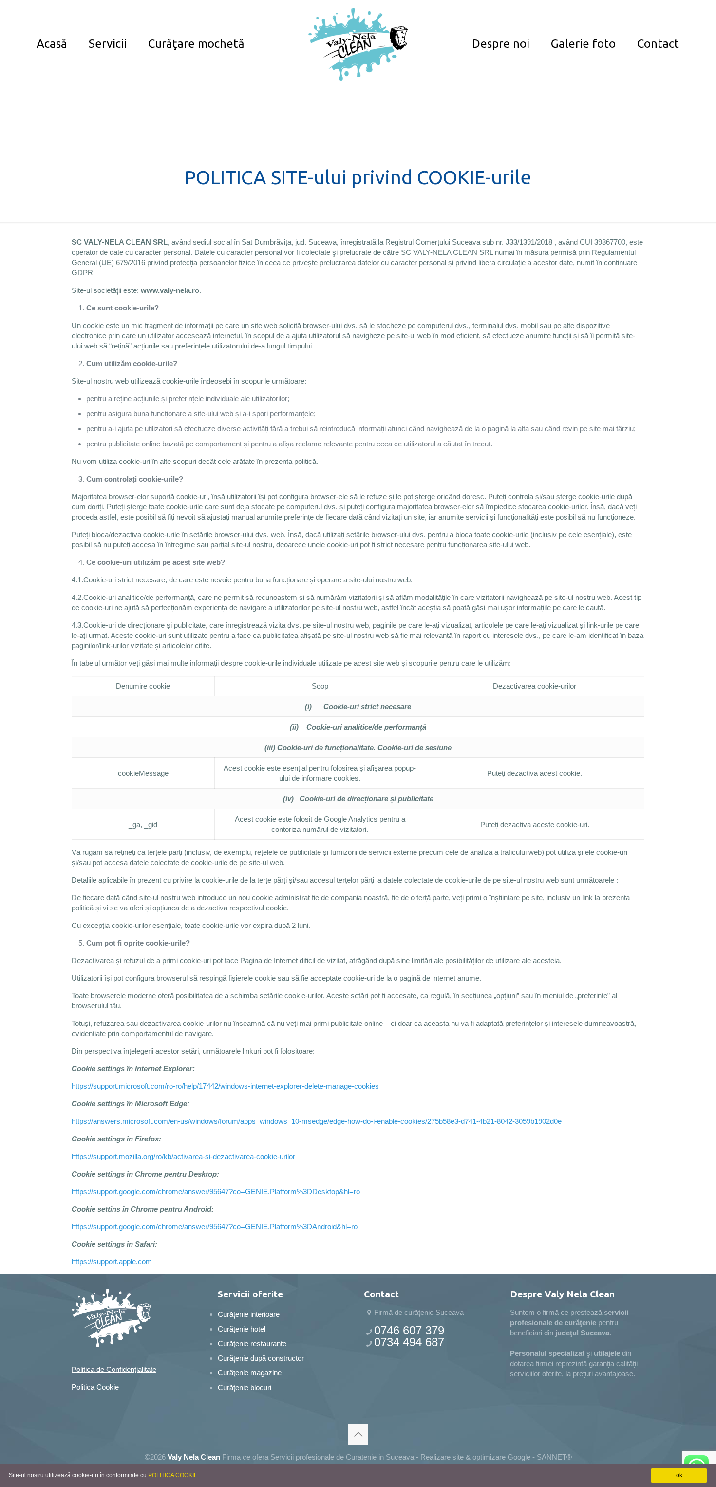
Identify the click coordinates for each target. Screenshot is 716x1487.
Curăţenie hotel (241, 1329)
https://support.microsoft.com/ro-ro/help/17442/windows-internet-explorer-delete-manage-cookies (225, 1086)
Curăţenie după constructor (261, 1358)
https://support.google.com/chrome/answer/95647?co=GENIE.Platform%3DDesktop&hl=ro (216, 1191)
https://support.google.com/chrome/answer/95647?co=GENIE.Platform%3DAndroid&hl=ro (215, 1226)
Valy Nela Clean (194, 1457)
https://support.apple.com (112, 1261)
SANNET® (554, 1457)
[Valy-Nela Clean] (358, 44)
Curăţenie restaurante (252, 1343)
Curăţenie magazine (250, 1373)
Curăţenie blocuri (244, 1387)
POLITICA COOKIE (173, 1475)
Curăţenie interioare (249, 1314)
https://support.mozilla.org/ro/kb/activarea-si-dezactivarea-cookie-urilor (183, 1156)
